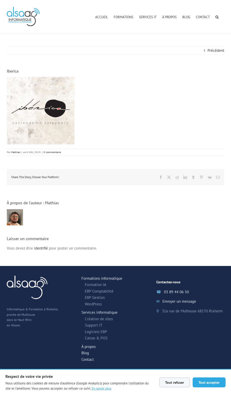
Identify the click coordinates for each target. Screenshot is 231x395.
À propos (88, 346)
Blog (85, 352)
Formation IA (95, 284)
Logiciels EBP (96, 331)
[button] (217, 17)
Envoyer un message (179, 301)
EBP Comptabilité (99, 291)
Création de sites (99, 318)
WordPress (93, 304)
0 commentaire (52, 152)
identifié (41, 248)
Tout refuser (174, 382)
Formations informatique (101, 278)
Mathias (15, 152)
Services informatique (99, 312)
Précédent (216, 50)
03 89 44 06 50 (176, 291)
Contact (87, 359)
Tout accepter (209, 382)
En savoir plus (101, 388)
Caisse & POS (96, 338)
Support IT (93, 325)
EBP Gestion (95, 297)
